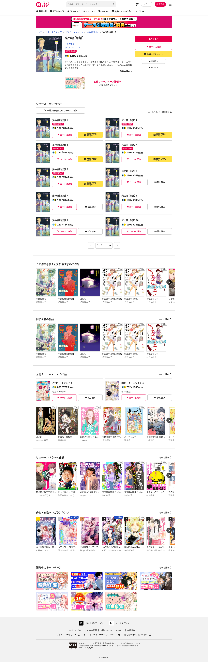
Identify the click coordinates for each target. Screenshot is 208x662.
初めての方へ (75, 630)
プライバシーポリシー (68, 634)
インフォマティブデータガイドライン (100, 634)
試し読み (161, 182)
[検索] (113, 4)
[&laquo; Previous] (91, 245)
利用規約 (131, 630)
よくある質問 (91, 630)
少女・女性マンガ (73, 47)
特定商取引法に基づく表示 (137, 634)
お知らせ (120, 630)
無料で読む (155, 54)
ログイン (147, 4)
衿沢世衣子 (70, 44)
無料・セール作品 (123, 11)
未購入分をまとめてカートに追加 (62, 110)
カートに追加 (155, 47)
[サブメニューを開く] (170, 4)
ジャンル (105, 11)
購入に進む (153, 39)
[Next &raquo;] (117, 245)
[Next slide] (169, 282)
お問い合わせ (106, 630)
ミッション (91, 11)
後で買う (154, 67)
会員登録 (160, 4)
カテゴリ (137, 11)
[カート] (137, 4)
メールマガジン (122, 623)
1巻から (154, 112)
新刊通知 (154, 61)
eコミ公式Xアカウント (93, 624)
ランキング (75, 11)
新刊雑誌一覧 (58, 11)
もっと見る (164, 319)
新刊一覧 (43, 11)
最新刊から (167, 112)
